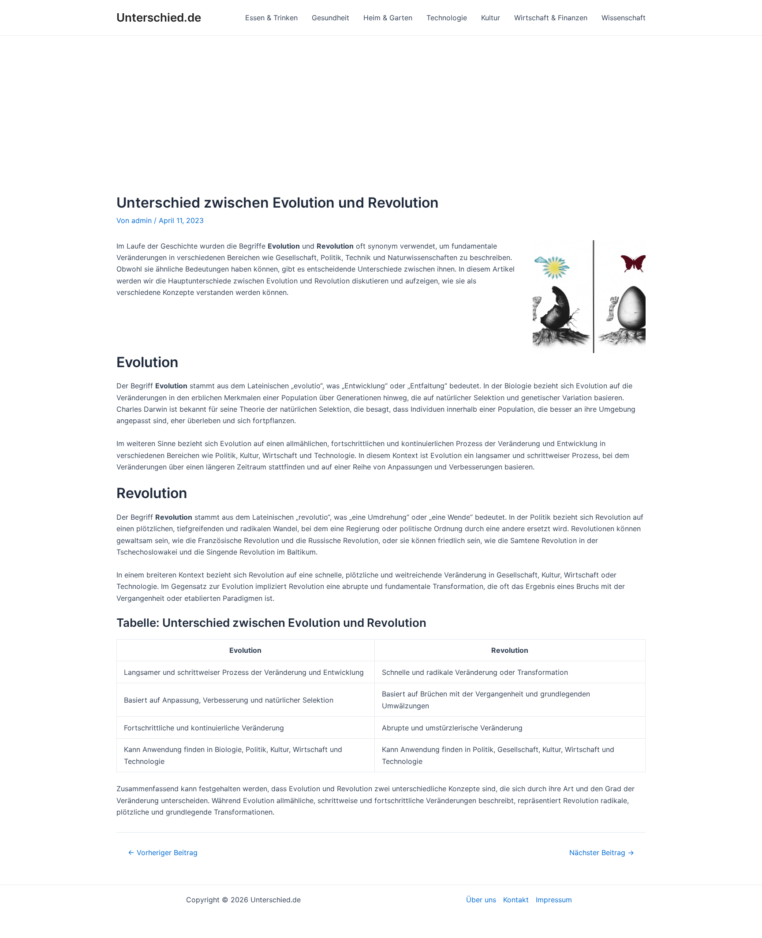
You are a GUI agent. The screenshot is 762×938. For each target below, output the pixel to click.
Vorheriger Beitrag (163, 852)
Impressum (554, 899)
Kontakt (516, 899)
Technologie (446, 17)
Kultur (490, 17)
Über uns (481, 899)
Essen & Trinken (271, 17)
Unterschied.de (158, 17)
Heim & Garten (387, 17)
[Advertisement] (381, 102)
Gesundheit (330, 17)
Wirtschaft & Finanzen (550, 17)
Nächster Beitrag (601, 852)
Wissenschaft (623, 17)
